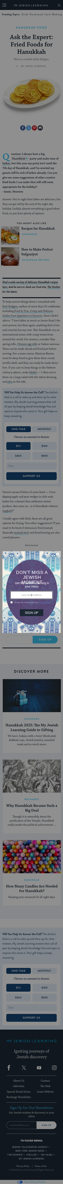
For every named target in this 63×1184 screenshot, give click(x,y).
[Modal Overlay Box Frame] (31, 592)
